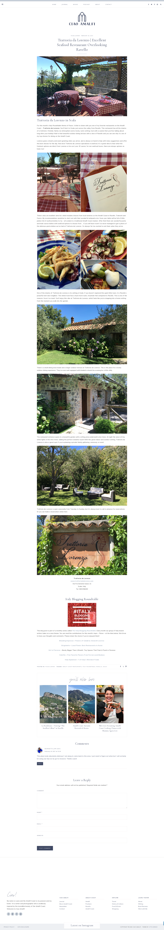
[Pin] (125, 666)
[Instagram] (158, 2)
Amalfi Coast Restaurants (72, 666)
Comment (40, 790)
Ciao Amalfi (82, 19)
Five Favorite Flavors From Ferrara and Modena (86, 655)
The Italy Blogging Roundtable (84, 631)
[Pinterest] (155, 2)
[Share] (120, 666)
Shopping (115, 909)
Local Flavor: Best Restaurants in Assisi (87, 645)
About (140, 901)
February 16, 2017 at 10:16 (53, 751)
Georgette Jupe (51, 748)
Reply (40, 763)
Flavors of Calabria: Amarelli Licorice (90, 641)
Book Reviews (143, 906)
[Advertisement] (79, 871)
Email (39, 824)
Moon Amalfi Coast (66, 904)
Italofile (62, 655)
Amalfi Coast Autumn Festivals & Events (81, 727)
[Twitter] (152, 2)
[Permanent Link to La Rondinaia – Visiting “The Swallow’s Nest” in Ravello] (53, 723)
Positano (89, 904)
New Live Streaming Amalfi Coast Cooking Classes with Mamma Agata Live (110, 728)
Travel (114, 901)
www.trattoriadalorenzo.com (82, 581)
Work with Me (142, 909)
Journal (62, 901)
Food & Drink (116, 906)
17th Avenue (153, 927)
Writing (140, 904)
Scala (105, 666)
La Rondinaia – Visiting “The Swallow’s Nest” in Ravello (53, 727)
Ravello (99, 666)
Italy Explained (70, 660)
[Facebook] (149, 2)
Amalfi (88, 901)
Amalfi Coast (90, 909)
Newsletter (63, 906)
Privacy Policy (9, 927)
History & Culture (117, 904)
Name (39, 812)
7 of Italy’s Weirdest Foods (88, 660)
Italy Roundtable (89, 666)
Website (40, 835)
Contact (62, 909)
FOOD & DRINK (75, 35)
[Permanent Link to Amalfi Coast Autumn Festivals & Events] (81, 723)
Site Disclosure (23, 927)
